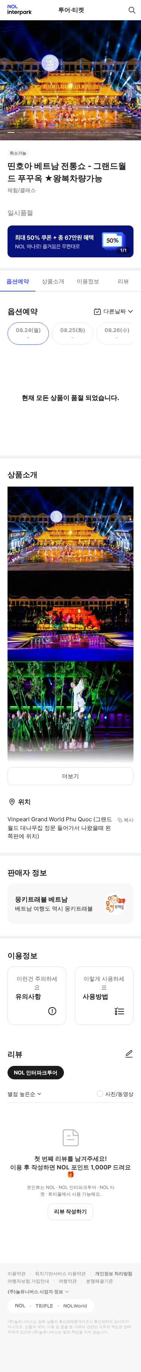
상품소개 (53, 281)
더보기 (70, 776)
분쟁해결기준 (99, 1281)
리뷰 (123, 281)
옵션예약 (17, 281)
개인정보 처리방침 (113, 1273)
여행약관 (68, 1281)
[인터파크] (16, 10)
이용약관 (17, 1273)
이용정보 (88, 281)
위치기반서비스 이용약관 (60, 1273)
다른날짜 (114, 311)
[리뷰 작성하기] (128, 1054)
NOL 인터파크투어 (36, 1072)
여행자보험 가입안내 (28, 1281)
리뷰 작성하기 (70, 1211)
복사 (128, 820)
